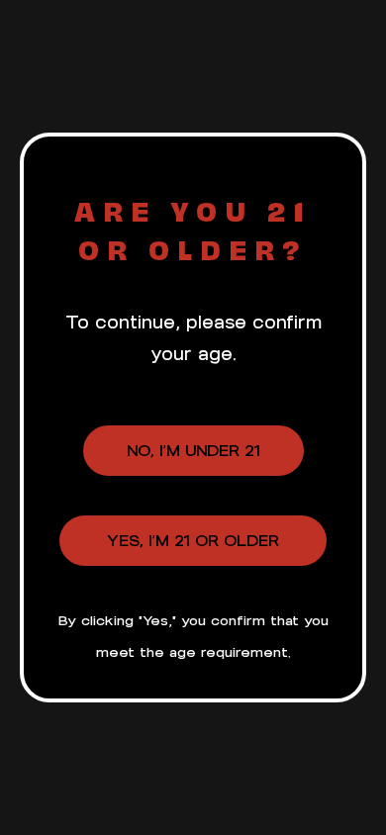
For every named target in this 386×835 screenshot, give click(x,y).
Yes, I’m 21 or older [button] (193, 540)
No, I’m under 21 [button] (193, 450)
